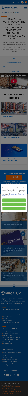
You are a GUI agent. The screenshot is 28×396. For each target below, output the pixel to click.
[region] (14, 198)
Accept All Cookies (14, 204)
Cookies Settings (14, 208)
